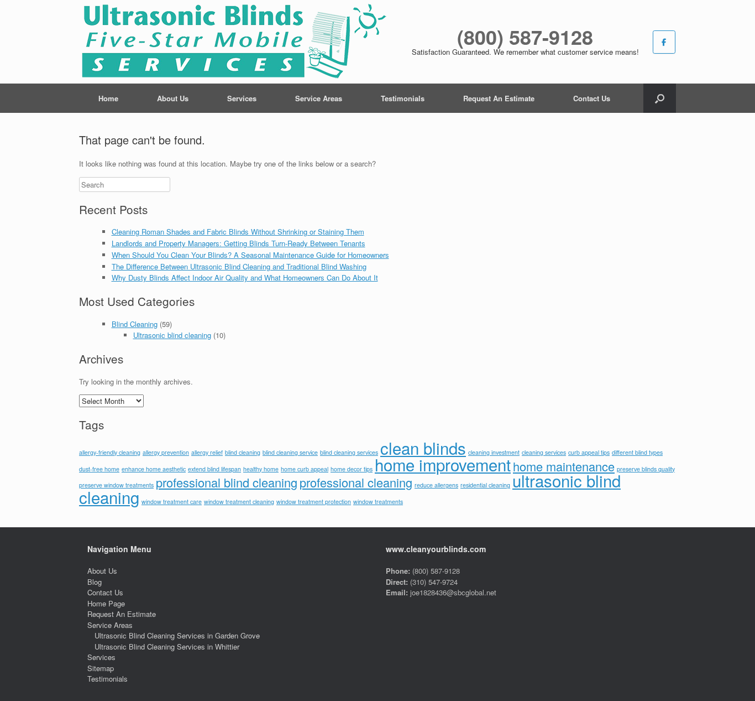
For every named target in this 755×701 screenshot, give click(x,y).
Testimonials (402, 98)
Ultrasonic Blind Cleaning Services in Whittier (167, 646)
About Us (172, 98)
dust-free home (99, 469)
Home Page (106, 603)
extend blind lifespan (214, 469)
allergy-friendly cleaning (109, 452)
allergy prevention (166, 452)
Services (241, 98)
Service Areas (318, 98)
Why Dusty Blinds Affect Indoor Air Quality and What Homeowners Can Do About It (245, 277)
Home (108, 98)
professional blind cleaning (226, 482)
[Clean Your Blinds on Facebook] (664, 42)
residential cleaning (485, 485)
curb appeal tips (589, 452)
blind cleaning (242, 452)
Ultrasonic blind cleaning (172, 335)
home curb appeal (304, 469)
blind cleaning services (349, 452)
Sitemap (100, 668)
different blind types (637, 452)
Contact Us (591, 98)
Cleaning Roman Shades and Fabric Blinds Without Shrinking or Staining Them (238, 231)
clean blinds (423, 447)
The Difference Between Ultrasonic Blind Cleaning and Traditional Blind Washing (239, 266)
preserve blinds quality (646, 469)
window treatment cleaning (239, 501)
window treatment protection (313, 501)
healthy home (261, 469)
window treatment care (171, 501)
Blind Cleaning (135, 324)
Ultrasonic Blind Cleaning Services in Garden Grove (177, 635)
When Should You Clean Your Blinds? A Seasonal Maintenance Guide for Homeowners (250, 255)
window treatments (378, 501)
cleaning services (544, 452)
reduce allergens (436, 485)
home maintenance (564, 466)
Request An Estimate (498, 98)
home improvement (443, 464)
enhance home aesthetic (154, 469)
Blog (94, 582)
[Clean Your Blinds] (233, 42)
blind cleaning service (290, 452)
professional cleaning (356, 482)
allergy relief (207, 452)
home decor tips (352, 469)
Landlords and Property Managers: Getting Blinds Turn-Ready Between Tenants (238, 243)
